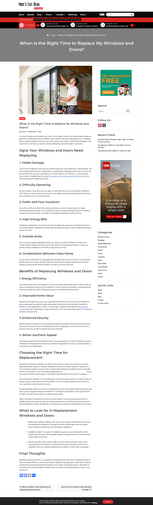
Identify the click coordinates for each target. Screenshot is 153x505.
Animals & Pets (103, 237)
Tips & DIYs (102, 270)
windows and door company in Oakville (64, 176)
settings (94, 503)
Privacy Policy (103, 303)
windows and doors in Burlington (74, 372)
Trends (100, 277)
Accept (108, 502)
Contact (100, 300)
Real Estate (102, 264)
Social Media (103, 267)
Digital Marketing (104, 244)
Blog (39, 15)
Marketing (72, 15)
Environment (102, 247)
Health (100, 250)
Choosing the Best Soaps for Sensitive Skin (114, 151)
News (82, 15)
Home (48, 15)
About (21, 15)
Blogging (101, 240)
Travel (100, 273)
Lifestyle (59, 15)
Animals (30, 15)
